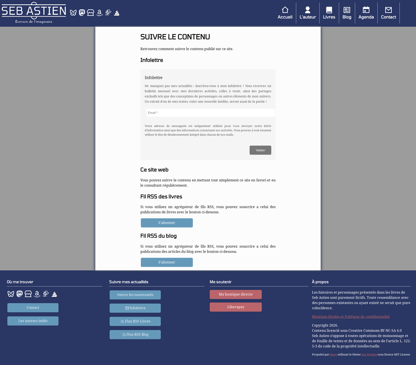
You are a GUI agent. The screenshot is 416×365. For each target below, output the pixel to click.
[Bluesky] (73, 15)
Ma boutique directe (236, 294)
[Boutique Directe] (91, 15)
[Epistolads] (108, 15)
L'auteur (308, 16)
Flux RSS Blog (137, 334)
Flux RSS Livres (137, 321)
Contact (388, 16)
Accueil (285, 16)
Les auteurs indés (32, 321)
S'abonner (166, 223)
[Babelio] (116, 15)
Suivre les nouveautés (135, 295)
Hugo (333, 354)
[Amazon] (99, 15)
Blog (347, 16)
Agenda (366, 16)
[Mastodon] (82, 15)
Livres (329, 16)
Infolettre (138, 308)
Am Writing (369, 354)
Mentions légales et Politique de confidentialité (351, 317)
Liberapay (235, 307)
